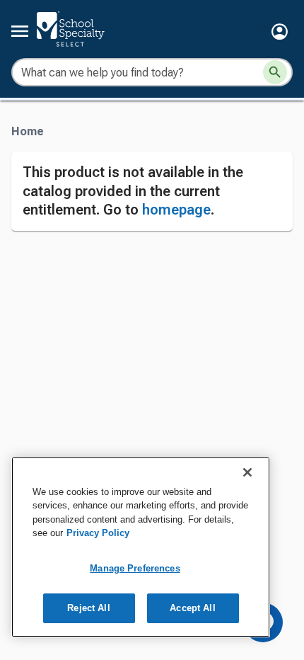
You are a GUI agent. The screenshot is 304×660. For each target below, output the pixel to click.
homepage (176, 209)
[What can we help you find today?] (275, 72)
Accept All (192, 608)
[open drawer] (20, 31)
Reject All (88, 608)
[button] (279, 31)
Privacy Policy (97, 533)
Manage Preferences (135, 568)
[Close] (247, 472)
